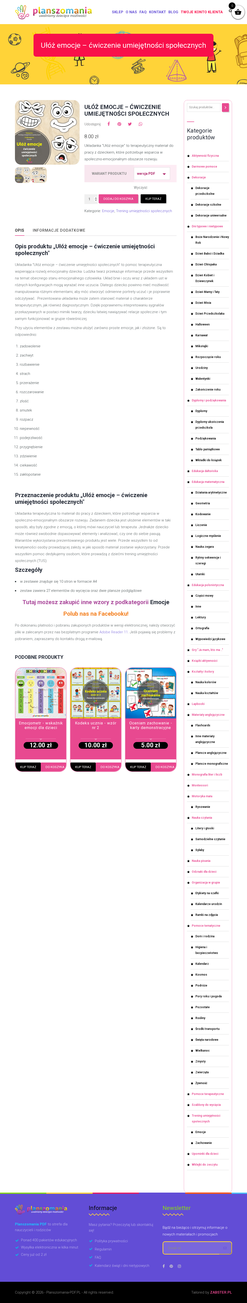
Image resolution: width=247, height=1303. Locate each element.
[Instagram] (179, 1266)
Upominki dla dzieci (205, 1153)
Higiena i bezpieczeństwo (206, 950)
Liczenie (201, 525)
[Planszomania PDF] (53, 12)
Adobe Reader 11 (113, 632)
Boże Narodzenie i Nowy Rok (212, 239)
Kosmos (201, 974)
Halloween (202, 324)
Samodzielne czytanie (210, 839)
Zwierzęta (202, 1072)
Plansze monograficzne (211, 763)
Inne (198, 606)
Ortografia (202, 628)
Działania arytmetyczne (211, 492)
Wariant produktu (109, 174)
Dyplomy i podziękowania (209, 400)
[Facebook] (164, 1266)
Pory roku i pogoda (208, 996)
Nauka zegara (204, 546)
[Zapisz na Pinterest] (119, 124)
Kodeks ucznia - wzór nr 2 (96, 725)
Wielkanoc (202, 1050)
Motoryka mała (202, 796)
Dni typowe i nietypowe (207, 226)
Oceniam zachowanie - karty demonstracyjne (150, 725)
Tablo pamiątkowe (207, 449)
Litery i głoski (204, 828)
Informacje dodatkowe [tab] (59, 230)
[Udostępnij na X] (130, 124)
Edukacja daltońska (205, 471)
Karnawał (201, 335)
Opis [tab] (19, 230)
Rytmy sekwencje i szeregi (208, 560)
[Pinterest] (171, 1266)
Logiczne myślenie (208, 536)
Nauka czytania (202, 817)
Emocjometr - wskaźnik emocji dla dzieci (41, 725)
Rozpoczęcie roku (208, 357)
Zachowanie (203, 1143)
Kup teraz (153, 199)
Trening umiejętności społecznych (144, 211)
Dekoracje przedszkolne (204, 191)
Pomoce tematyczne (206, 925)
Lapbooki (198, 704)
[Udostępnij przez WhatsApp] (140, 124)
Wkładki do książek (208, 460)
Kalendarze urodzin (208, 904)
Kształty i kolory (203, 671)
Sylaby (199, 850)
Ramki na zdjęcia (206, 915)
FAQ (143, 12)
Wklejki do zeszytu (205, 1164)
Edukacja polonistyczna (208, 585)
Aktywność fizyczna (205, 155)
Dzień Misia (203, 302)
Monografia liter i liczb (207, 774)
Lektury (200, 617)
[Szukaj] (225, 107)
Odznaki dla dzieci (204, 871)
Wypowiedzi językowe (210, 639)
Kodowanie (203, 514)
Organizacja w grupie (206, 882)
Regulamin (103, 1249)
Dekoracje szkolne (208, 204)
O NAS (131, 12)
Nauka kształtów (206, 693)
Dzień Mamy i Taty (207, 292)
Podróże (201, 985)
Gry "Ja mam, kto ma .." (207, 650)
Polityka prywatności (111, 1241)
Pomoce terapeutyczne (208, 1094)
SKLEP (117, 12)
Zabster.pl (221, 1292)
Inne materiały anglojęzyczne (205, 739)
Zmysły (200, 1061)
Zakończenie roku (207, 389)
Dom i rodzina (204, 936)
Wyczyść (140, 187)
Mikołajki (201, 346)
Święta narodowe (206, 1039)
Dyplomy (201, 411)
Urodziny (201, 368)
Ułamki (200, 574)
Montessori (200, 785)
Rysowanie (202, 807)
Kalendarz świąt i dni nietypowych (122, 1265)
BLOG (173, 12)
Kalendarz (202, 963)
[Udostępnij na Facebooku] (108, 124)
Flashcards (202, 725)
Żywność (201, 1083)
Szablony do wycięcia (206, 1105)
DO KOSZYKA (55, 767)
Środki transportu (207, 1029)
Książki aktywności (204, 660)
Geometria (202, 503)
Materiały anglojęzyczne (208, 714)
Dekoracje (199, 177)
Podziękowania (205, 438)
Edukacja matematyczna (208, 482)
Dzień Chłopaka (206, 264)
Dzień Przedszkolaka (209, 313)
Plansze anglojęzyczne (210, 753)
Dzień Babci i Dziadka (209, 253)
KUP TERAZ (28, 767)
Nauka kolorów (205, 682)
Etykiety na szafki (207, 893)
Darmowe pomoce (204, 166)
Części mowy (204, 595)
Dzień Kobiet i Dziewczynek (204, 278)
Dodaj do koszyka (118, 199)
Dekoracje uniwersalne (210, 215)
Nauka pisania (201, 861)
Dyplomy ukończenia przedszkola (209, 424)
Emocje (108, 211)
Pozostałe (202, 1007)
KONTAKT (157, 12)
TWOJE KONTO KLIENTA (202, 12)
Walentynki (202, 378)
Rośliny (200, 1018)
